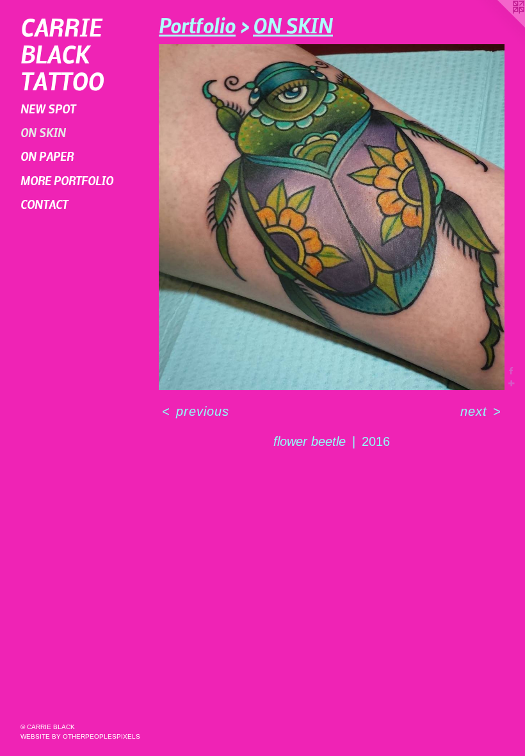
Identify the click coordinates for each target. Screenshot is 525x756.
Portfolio (197, 25)
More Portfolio (66, 180)
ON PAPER (47, 156)
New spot (48, 108)
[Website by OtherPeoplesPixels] (499, 25)
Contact (44, 204)
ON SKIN (43, 132)
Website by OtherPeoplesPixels (80, 736)
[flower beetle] (332, 217)
